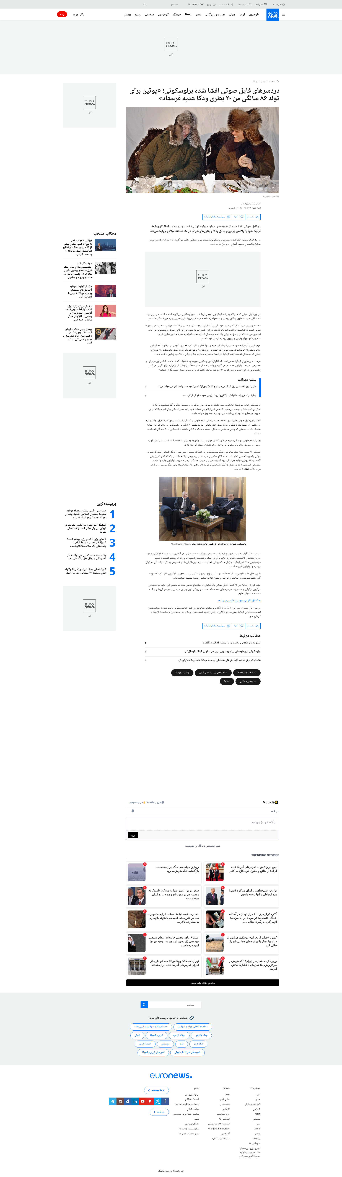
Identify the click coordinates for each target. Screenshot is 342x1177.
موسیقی (165, 1044)
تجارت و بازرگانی (215, 14)
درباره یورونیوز (192, 1094)
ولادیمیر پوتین (182, 673)
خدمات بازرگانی (192, 1099)
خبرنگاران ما (254, 1144)
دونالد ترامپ (179, 1035)
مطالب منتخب (104, 233)
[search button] (144, 4)
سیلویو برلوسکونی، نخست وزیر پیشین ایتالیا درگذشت (232, 643)
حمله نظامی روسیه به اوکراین (213, 673)
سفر (198, 14)
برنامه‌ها (256, 1139)
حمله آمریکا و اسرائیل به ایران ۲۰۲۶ (151, 1027)
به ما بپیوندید (223, 1114)
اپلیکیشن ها (224, 1119)
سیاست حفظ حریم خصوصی (186, 1114)
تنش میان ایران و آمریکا (153, 1052)
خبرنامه (160, 1112)
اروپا (242, 14)
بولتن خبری (224, 1099)
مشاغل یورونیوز (192, 1124)
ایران (137, 1035)
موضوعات (255, 1089)
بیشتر (196, 1089)
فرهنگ (177, 14)
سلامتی (149, 14)
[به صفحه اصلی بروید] (272, 15)
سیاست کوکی (193, 1109)
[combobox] (162, 4)
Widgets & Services (219, 1129)
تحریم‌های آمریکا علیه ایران (187, 1052)
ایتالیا (255, 81)
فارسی (278, 4)
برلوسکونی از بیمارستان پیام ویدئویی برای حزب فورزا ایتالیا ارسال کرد (222, 651)
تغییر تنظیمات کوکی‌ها (189, 1134)
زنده (62, 14)
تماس (196, 1119)
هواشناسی (225, 1104)
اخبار (271, 81)
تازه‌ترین (254, 14)
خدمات (226, 1089)
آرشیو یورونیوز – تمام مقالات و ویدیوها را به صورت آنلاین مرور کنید (249, 1152)
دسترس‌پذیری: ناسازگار (188, 1129)
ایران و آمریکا (156, 1035)
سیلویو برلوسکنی (248, 681)
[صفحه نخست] (278, 81)
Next (188, 14)
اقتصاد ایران (145, 1044)
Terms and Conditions (187, 1104)
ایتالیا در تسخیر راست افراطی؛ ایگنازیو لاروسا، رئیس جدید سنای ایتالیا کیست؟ (219, 395)
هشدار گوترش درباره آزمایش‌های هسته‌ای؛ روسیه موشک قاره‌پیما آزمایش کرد (219, 660)
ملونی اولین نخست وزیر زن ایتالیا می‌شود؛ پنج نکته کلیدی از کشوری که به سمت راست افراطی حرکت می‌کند (206, 386)
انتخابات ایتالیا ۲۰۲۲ (247, 673)
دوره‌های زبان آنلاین (221, 1139)
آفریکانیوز (225, 1134)
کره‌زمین (163, 14)
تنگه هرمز (198, 1044)
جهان (232, 14)
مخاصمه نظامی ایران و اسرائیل (193, 1027)
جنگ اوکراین (201, 1035)
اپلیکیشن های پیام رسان (219, 1124)
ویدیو (138, 14)
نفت (181, 1044)
